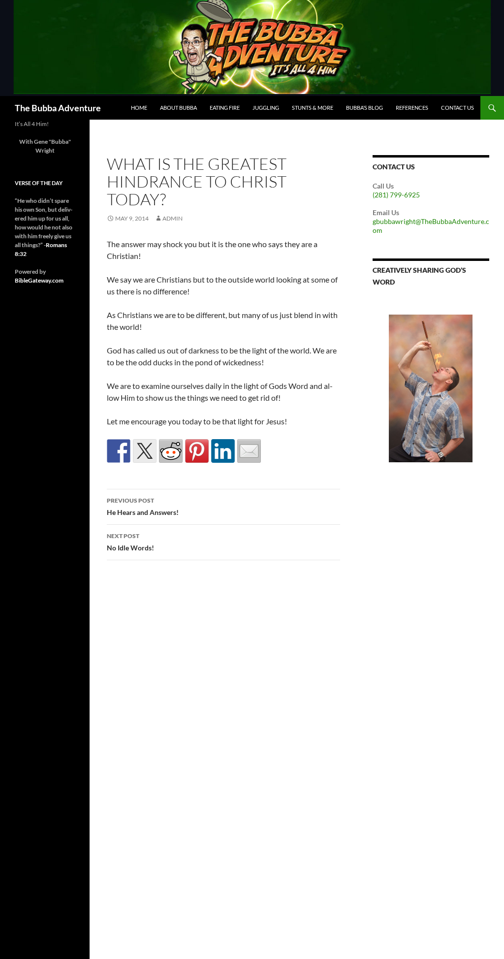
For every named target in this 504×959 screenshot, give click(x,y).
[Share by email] (249, 451)
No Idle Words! (130, 542)
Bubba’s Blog (364, 107)
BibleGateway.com (39, 280)
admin (172, 218)
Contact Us (457, 107)
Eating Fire (225, 107)
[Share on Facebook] (118, 451)
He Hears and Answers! (143, 506)
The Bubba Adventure (58, 107)
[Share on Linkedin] (223, 451)
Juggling (265, 107)
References (412, 107)
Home (139, 107)
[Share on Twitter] (145, 451)
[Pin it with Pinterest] (197, 451)
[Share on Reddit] (171, 451)
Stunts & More (312, 107)
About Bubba (178, 107)
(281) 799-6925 (396, 195)
